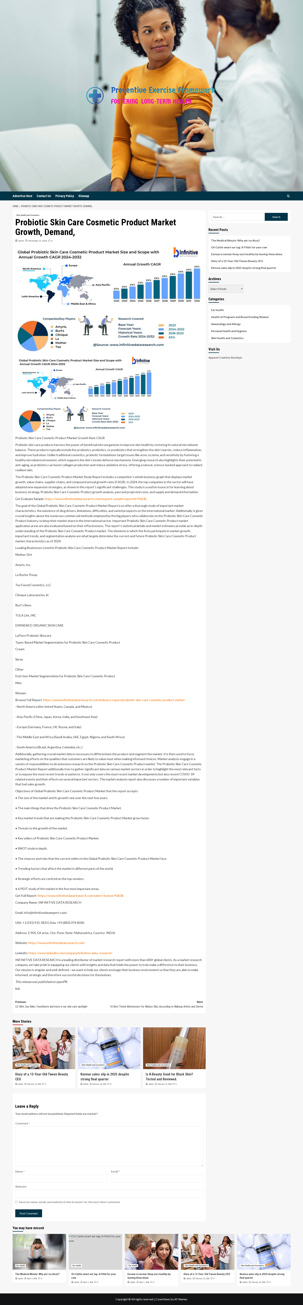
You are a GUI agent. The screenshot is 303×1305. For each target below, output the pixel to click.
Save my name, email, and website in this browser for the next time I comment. (69, 1202)
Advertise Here (22, 196)
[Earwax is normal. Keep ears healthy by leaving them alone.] (151, 1252)
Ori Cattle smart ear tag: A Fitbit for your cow (239, 247)
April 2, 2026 (88, 1282)
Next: (156, 1004)
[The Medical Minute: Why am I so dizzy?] (39, 1252)
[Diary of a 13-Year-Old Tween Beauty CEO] (44, 1048)
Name (20, 1171)
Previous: (51, 1004)
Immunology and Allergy (226, 324)
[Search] (288, 196)
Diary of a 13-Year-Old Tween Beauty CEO (237, 261)
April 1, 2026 (144, 1282)
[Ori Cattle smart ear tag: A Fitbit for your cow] (95, 1252)
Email (115, 1171)
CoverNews (163, 1299)
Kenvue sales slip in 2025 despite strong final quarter (243, 267)
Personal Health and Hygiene (229, 331)
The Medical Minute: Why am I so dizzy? (235, 240)
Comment (22, 1123)
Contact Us (44, 196)
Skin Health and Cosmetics (27, 215)
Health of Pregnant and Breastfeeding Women (240, 317)
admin (21, 240)
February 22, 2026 (34, 1084)
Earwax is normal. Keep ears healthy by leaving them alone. (247, 254)
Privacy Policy (64, 196)
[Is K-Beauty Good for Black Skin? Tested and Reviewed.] (174, 1048)
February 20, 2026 (99, 1084)
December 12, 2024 (37, 240)
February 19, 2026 (164, 1084)
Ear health (217, 310)
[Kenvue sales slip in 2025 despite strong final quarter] (109, 1048)
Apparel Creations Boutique (225, 357)
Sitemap (83, 196)
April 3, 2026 (32, 1278)
